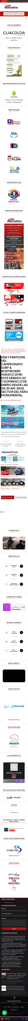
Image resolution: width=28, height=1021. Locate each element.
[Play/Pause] (2, 1019)
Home (4, 349)
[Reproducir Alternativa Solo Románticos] (21, 584)
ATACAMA (9, 349)
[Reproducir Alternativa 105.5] (21, 566)
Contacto (22, 1006)
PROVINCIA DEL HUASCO (18, 349)
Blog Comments (8, 497)
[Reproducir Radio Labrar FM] (21, 632)
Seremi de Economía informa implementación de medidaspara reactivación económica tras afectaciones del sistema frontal (11, 964)
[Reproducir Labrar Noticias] (21, 641)
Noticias (9, 1006)
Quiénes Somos (14, 1009)
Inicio (5, 1006)
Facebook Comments (21, 497)
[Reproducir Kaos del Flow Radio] (21, 650)
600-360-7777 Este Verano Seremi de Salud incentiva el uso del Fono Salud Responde (16, 988)
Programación (15, 1006)
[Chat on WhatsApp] (4, 1012)
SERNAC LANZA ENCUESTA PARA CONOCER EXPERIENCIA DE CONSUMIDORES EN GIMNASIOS (12, 958)
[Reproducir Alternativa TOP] (21, 575)
